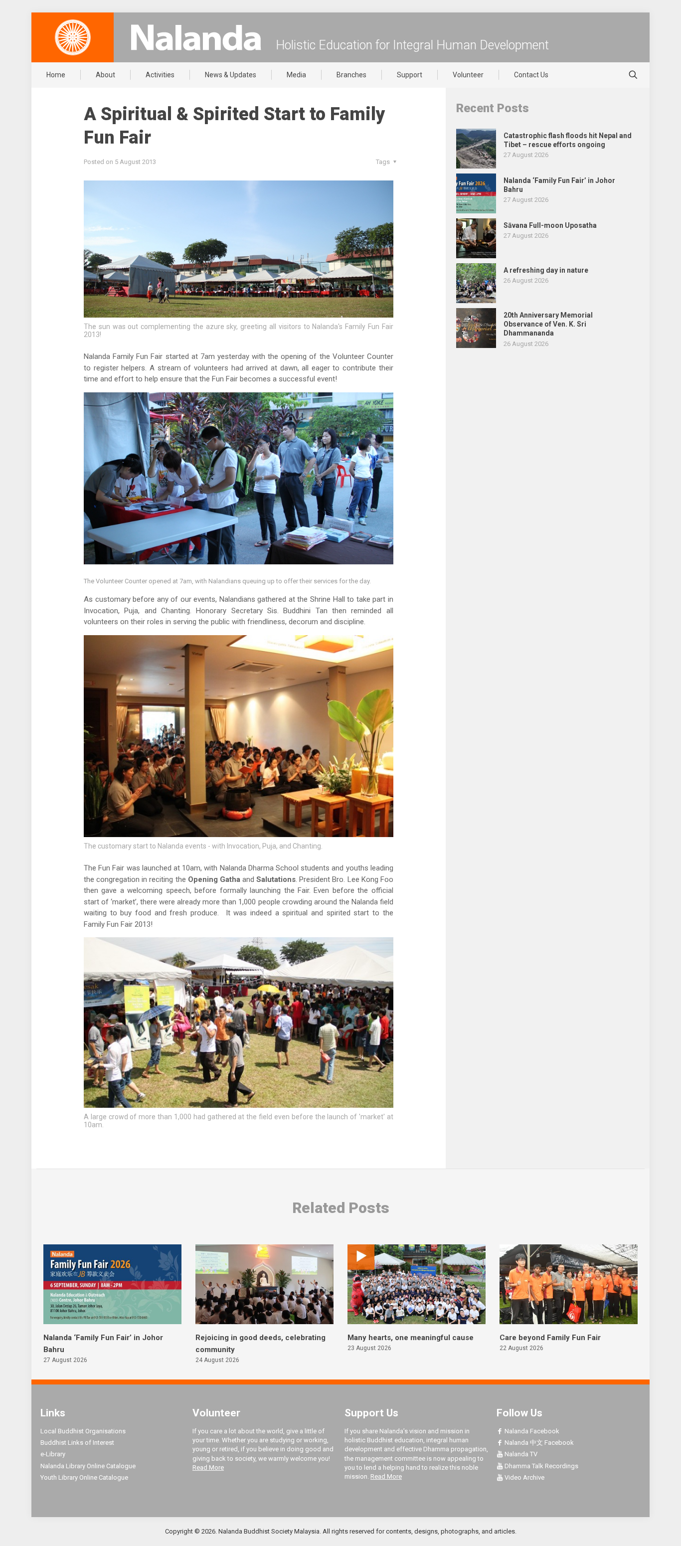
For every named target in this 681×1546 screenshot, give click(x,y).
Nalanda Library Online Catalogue (88, 1466)
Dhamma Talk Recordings (540, 1466)
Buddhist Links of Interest (77, 1442)
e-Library (52, 1454)
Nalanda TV (520, 1454)
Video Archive (523, 1477)
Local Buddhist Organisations (83, 1431)
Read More (208, 1467)
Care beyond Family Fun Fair (550, 1337)
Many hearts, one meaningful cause (410, 1337)
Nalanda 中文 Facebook (538, 1442)
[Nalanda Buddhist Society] (196, 37)
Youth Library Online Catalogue (84, 1477)
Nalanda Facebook (531, 1431)
